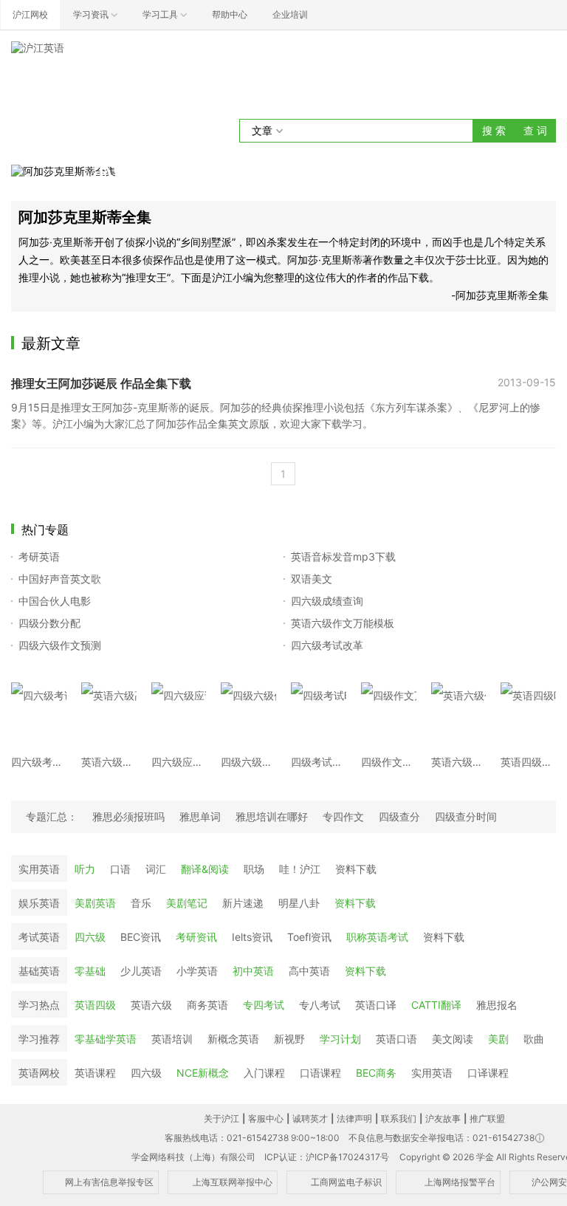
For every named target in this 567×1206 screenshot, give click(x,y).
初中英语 (253, 971)
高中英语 (309, 971)
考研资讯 (196, 937)
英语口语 (396, 1038)
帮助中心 (229, 14)
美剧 (498, 1038)
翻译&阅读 (205, 869)
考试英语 (39, 937)
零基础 (90, 971)
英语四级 (95, 1004)
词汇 (155, 869)
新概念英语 (233, 1038)
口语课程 (320, 1072)
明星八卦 (299, 903)
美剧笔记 (186, 903)
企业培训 (290, 14)
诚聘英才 (310, 1118)
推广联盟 (487, 1118)
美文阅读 (452, 1038)
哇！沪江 (299, 869)
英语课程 (95, 1072)
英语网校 (39, 1072)
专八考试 (319, 1004)
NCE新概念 (202, 1072)
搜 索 (494, 130)
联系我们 (398, 1118)
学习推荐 (39, 1038)
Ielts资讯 (252, 937)
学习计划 (340, 1038)
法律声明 (354, 1118)
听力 (85, 869)
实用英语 (39, 869)
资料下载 (356, 869)
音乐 (141, 903)
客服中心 (266, 1118)
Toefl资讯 (309, 937)
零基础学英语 (106, 1038)
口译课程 (488, 1072)
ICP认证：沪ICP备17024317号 (326, 1156)
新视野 (289, 1038)
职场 (254, 869)
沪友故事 (443, 1118)
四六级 (90, 937)
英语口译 (375, 1004)
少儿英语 (141, 971)
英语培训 (172, 1038)
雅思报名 (497, 1004)
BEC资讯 (140, 937)
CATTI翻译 (436, 1004)
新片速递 (243, 903)
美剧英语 (95, 903)
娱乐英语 (39, 903)
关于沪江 (221, 1118)
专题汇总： (52, 816)
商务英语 (207, 1004)
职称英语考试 (377, 937)
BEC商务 (376, 1072)
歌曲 (533, 1038)
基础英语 (39, 971)
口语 (120, 869)
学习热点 (39, 1004)
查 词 (535, 130)
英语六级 (151, 1004)
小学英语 (197, 971)
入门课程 (264, 1072)
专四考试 (263, 1004)
